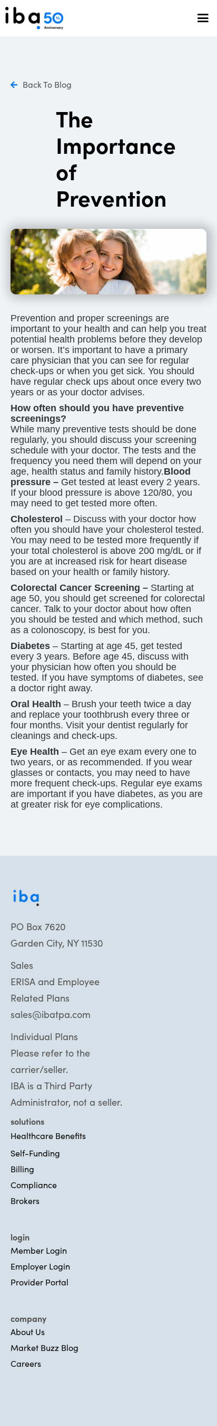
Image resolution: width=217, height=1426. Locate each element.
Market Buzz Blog (44, 1347)
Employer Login (40, 1266)
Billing (22, 1168)
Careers (26, 1363)
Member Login (39, 1250)
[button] (198, 18)
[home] (95, 18)
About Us (28, 1331)
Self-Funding (35, 1153)
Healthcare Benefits (48, 1135)
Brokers (25, 1200)
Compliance (34, 1184)
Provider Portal (39, 1282)
